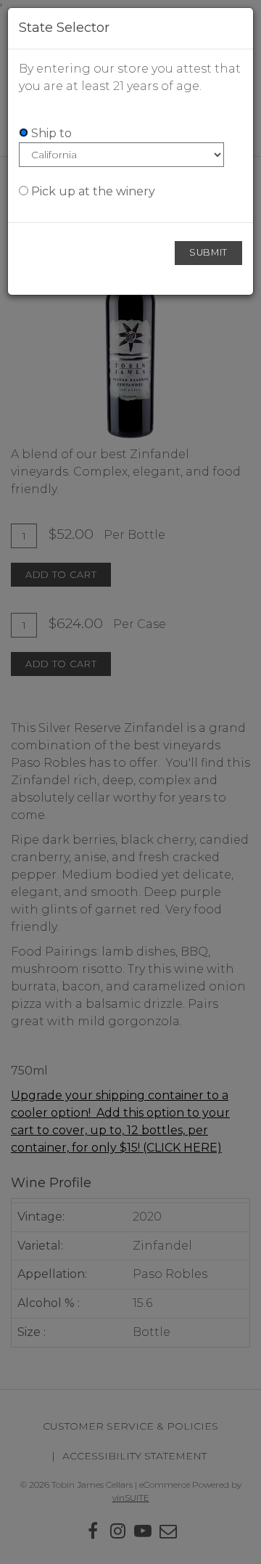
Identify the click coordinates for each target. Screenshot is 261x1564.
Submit (208, 252)
